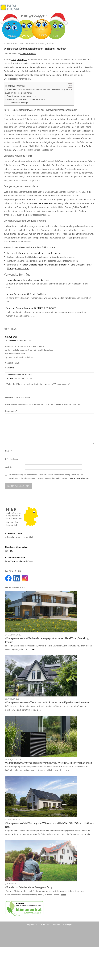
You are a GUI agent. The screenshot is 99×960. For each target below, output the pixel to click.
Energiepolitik (47, 43)
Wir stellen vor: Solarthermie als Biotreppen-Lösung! (29, 887)
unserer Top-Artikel (83, 146)
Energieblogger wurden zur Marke (22, 96)
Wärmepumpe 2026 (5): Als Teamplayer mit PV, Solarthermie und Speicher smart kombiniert (47, 702)
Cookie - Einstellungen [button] (62, 924)
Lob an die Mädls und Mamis (19, 92)
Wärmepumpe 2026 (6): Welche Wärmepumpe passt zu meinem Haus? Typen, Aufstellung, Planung (47, 640)
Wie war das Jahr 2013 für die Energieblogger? (39, 253)
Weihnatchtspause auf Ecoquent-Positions (26, 99)
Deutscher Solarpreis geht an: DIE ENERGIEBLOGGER (31, 308)
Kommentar (11, 411)
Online (13, 533)
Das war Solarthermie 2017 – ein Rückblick (26, 294)
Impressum (32, 924)
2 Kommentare (31, 43)
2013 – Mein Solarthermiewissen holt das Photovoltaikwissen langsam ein (39, 89)
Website (9, 467)
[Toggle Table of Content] (69, 85)
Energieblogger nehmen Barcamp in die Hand (27, 280)
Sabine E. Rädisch (28, 53)
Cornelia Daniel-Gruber (17, 374)
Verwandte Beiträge (19, 102)
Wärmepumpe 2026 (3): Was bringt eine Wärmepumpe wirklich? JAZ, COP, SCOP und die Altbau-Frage (49, 825)
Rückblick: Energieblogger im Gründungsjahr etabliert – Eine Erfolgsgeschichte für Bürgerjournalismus (50, 266)
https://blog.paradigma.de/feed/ (19, 561)
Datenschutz (45, 924)
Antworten (9, 367)
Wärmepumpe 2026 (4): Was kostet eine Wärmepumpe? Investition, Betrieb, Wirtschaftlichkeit (48, 762)
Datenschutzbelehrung (79, 478)
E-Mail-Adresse (12, 459)
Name (8, 450)
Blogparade (9, 75)
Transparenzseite (41, 203)
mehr (33, 649)
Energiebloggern (19, 59)
